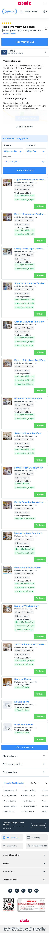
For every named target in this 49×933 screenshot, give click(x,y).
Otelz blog (35, 837)
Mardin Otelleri (29, 801)
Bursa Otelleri (28, 812)
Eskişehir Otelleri (29, 806)
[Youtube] (36, 891)
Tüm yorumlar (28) (24, 747)
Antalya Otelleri (10, 796)
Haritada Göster (28, 118)
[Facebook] (10, 891)
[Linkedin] (30, 891)
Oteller (11, 11)
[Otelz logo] (24, 4)
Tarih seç (40, 206)
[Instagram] (17, 891)
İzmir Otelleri (9, 812)
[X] (23, 891)
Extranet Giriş (12, 837)
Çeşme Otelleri (29, 790)
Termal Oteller (30, 11)
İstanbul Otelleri (10, 790)
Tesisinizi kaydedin (38, 825)
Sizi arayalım (12, 846)
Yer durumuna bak (24, 170)
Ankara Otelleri (29, 796)
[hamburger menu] (45, 4)
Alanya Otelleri (10, 801)
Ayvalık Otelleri (10, 806)
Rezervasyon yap (24, 42)
